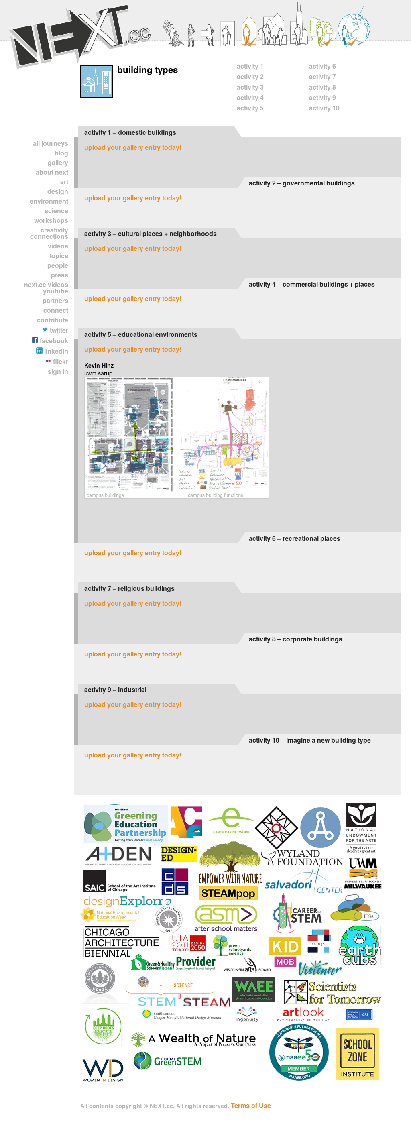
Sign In (58, 371)
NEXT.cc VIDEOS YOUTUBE (46, 287)
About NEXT (52, 172)
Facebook (53, 340)
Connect (55, 310)
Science (56, 210)
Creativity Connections (49, 233)
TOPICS (58, 255)
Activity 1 (250, 66)
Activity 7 (322, 76)
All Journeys (50, 143)
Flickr (59, 361)
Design (57, 191)
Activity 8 (322, 87)
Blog (61, 152)
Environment (49, 201)
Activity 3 (250, 87)
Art (64, 181)
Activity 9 (322, 97)
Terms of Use (251, 1105)
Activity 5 (250, 107)
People (57, 265)
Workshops (51, 220)
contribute (52, 319)
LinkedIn (55, 351)
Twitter (58, 330)
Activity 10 (324, 107)
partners (55, 300)
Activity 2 (250, 76)
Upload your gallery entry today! (132, 147)
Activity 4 (250, 97)
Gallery (58, 162)
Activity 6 (322, 66)
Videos (58, 245)
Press (59, 274)
